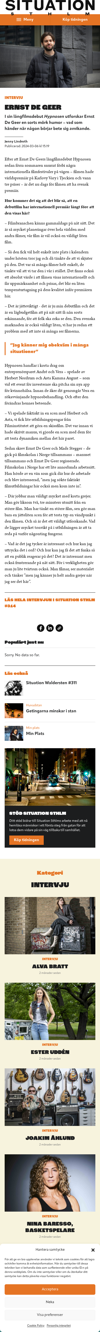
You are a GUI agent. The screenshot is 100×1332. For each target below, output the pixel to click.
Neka (50, 1302)
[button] (93, 1250)
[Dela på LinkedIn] (50, 628)
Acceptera (50, 1289)
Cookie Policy (35, 1325)
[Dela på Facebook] (40, 628)
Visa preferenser (50, 1315)
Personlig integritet (59, 1325)
